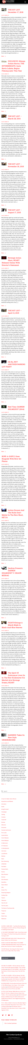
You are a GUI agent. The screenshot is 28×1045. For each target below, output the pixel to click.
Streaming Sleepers (5, 892)
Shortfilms (3, 882)
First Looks (4, 832)
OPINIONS (3, 864)
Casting (3, 814)
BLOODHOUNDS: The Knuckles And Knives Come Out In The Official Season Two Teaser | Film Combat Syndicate (14, 985)
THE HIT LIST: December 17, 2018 (15, 11)
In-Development (5, 848)
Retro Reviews (4, 874)
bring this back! (5, 809)
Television (3, 900)
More (2, 56)
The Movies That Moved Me (7, 908)
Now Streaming (5, 861)
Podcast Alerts (4, 869)
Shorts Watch (4, 884)
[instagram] (12, 1015)
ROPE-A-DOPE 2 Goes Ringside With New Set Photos (11, 458)
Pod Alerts (3, 866)
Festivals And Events (6, 830)
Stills (2, 887)
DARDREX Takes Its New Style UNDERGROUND (13, 737)
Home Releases (5, 838)
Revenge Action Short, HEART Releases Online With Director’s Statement (11, 261)
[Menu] (25, 1)
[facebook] (5, 1015)
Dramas (3, 822)
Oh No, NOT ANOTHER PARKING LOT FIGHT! (13, 364)
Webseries (3, 918)
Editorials (3, 824)
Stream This (4, 890)
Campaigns (4, 812)
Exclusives (3, 827)
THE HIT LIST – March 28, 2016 (15, 117)
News (2, 858)
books (2, 806)
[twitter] (2, 1015)
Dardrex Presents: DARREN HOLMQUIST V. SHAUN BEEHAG (12, 572)
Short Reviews (4, 879)
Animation (3, 804)
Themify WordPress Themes (18, 1039)
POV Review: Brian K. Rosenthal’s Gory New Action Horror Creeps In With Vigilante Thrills (13, 1008)
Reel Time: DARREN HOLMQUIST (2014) (16, 408)
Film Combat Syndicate (9, 1020)
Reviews (3, 877)
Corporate (3, 819)
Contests (3, 817)
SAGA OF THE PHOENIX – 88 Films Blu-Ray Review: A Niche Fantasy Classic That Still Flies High (13, 971)
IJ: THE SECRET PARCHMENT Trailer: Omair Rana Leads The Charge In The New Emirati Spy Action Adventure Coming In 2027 (14, 934)
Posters (3, 871)
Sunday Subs (4, 895)
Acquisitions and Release (7, 801)
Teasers (3, 897)
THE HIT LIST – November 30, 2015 (16, 165)
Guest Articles (4, 835)
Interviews (3, 851)
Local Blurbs (4, 853)
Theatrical (3, 910)
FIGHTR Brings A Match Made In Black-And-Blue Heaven (12, 625)
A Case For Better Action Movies (8, 798)
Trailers (3, 913)
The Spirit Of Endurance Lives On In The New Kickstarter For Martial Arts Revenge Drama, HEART (13, 678)
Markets (3, 856)
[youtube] (9, 1015)
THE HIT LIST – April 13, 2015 (15, 311)
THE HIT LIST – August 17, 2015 (15, 211)
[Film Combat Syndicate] (8, 3)
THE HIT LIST (4, 903)
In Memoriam (4, 843)
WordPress (10, 1039)
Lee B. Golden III (5, 15)
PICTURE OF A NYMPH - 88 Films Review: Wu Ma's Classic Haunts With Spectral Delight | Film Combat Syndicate (13, 967)
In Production (4, 845)
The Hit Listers (4, 905)
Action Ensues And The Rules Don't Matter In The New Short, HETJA (13, 514)
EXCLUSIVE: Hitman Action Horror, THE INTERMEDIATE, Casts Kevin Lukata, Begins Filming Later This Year (13, 66)
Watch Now (4, 916)
